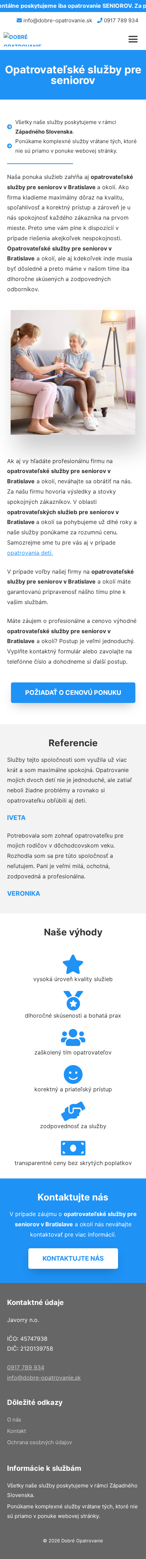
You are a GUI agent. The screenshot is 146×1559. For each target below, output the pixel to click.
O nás (14, 1419)
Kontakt (16, 1431)
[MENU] (134, 39)
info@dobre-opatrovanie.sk (57, 20)
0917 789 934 (120, 20)
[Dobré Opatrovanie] (27, 39)
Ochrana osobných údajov (39, 1442)
